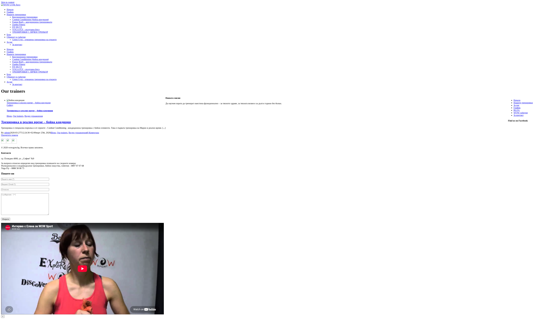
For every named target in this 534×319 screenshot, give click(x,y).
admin (7, 132)
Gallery (10, 105)
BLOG (517, 110)
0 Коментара (93, 132)
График (517, 108)
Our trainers (18, 116)
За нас (516, 105)
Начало (517, 100)
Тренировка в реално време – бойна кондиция (28, 103)
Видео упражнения (33, 116)
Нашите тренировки (523, 103)
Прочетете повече (9, 135)
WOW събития (521, 113)
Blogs (9, 116)
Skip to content (7, 2)
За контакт (519, 115)
